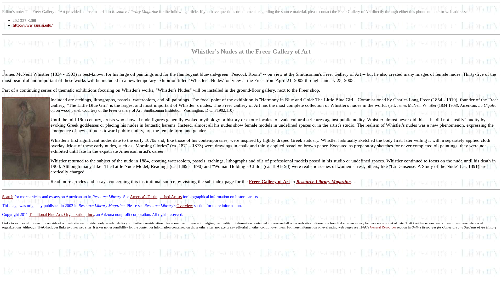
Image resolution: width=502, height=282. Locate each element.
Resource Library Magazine (323, 181)
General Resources (383, 227)
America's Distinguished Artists (156, 197)
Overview (184, 205)
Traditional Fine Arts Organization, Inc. (61, 214)
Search (7, 197)
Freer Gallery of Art (269, 181)
